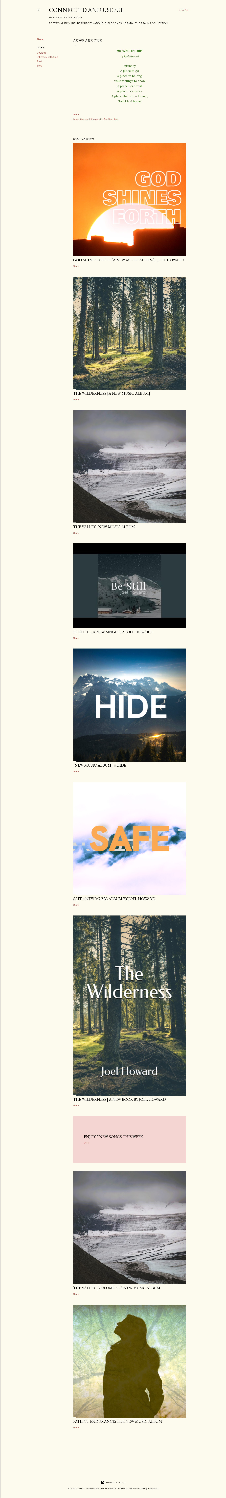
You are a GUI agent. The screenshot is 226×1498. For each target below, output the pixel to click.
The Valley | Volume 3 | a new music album (116, 1287)
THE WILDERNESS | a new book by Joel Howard (119, 1099)
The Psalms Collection (151, 23)
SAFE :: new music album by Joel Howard (114, 898)
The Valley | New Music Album (104, 526)
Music (65, 23)
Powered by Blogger (115, 1482)
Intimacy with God (47, 57)
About (98, 23)
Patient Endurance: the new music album (117, 1421)
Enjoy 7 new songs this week (113, 1136)
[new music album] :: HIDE (99, 765)
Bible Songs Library (119, 23)
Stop (39, 65)
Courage (41, 52)
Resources (84, 23)
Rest (39, 61)
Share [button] (40, 39)
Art (72, 23)
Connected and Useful (86, 10)
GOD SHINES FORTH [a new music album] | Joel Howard (128, 259)
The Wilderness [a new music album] (111, 393)
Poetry (54, 23)
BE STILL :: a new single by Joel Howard (113, 631)
